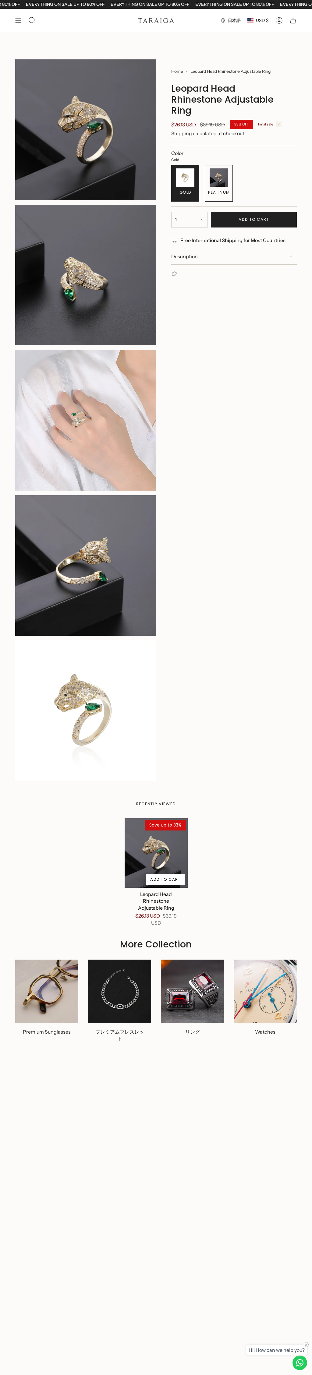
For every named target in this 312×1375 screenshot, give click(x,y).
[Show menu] (18, 20)
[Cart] (293, 20)
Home (177, 71)
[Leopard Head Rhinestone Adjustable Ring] (156, 853)
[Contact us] (299, 1363)
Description (184, 256)
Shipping (181, 133)
